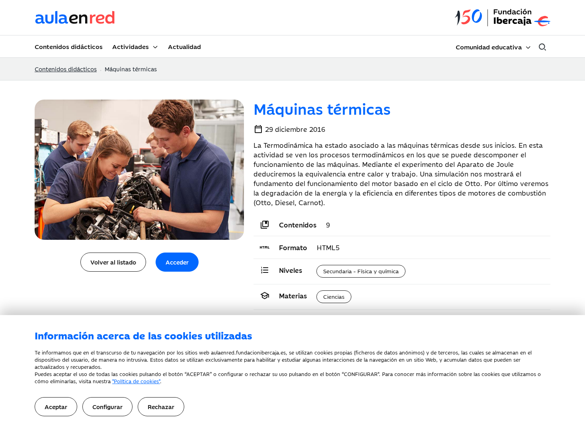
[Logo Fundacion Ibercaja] (502, 18)
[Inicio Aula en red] (75, 17)
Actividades (130, 46)
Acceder (177, 262)
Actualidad (184, 46)
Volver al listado (113, 262)
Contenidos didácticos (69, 46)
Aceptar (56, 406)
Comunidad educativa (489, 46)
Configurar (107, 406)
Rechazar (161, 406)
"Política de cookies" (136, 380)
